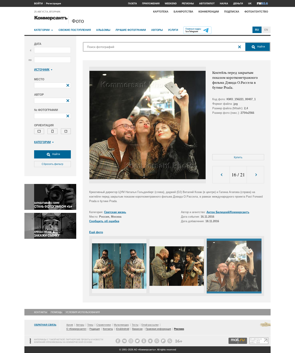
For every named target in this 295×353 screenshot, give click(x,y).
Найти (56, 154)
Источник (41, 69)
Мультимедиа (121, 324)
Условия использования (83, 312)
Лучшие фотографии (131, 30)
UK (250, 3)
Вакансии (137, 329)
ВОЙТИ (38, 3)
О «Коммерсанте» (76, 329)
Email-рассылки (150, 324)
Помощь (56, 312)
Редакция (94, 329)
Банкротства (183, 11)
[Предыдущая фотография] (221, 174)
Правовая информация (158, 329)
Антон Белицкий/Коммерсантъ (227, 212)
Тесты (135, 324)
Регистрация (53, 3)
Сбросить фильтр (52, 164)
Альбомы (103, 30)
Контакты (40, 312)
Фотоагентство (256, 11)
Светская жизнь (115, 212)
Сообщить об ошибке (104, 221)
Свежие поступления (75, 30)
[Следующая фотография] (255, 174)
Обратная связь (45, 324)
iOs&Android (122, 329)
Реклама (179, 329)
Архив (69, 324)
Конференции (208, 11)
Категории (42, 30)
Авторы (157, 30)
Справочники (103, 324)
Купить (238, 157)
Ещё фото (96, 232)
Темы (90, 324)
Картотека (160, 11)
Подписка (231, 11)
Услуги (173, 30)
